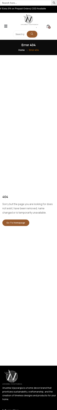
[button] (6, 26)
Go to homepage (15, 222)
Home (21, 49)
